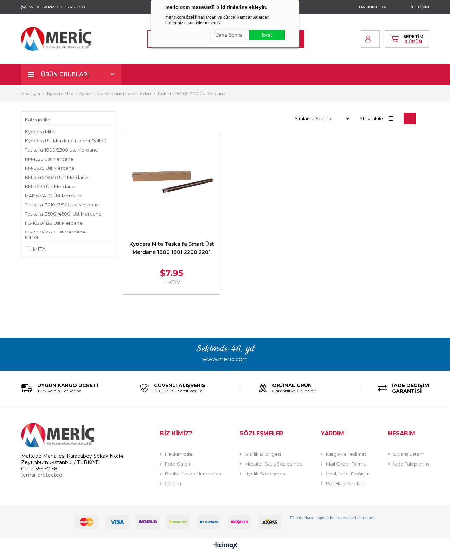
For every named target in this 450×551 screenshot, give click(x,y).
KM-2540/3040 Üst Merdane (56, 177)
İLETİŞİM (420, 6)
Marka (32, 237)
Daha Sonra (228, 35)
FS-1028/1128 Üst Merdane (54, 223)
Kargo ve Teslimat (346, 454)
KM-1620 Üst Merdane (49, 159)
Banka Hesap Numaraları (193, 473)
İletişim (173, 483)
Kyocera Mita (39, 131)
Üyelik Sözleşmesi (265, 473)
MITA (39, 249)
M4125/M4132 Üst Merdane (54, 195)
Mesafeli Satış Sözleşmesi (274, 464)
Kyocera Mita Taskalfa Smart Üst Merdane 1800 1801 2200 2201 (171, 248)
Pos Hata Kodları (345, 483)
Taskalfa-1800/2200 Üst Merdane (61, 150)
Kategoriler (38, 119)
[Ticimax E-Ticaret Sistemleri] (225, 546)
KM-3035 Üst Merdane (50, 186)
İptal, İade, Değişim (348, 473)
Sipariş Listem (408, 454)
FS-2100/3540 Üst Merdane (55, 232)
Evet (267, 35)
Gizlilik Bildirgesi (263, 454)
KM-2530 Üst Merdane (50, 168)
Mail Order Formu (346, 464)
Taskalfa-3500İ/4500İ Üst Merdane (63, 214)
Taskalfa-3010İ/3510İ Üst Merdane (62, 204)
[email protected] (42, 475)
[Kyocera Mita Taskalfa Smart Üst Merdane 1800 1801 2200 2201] (171, 182)
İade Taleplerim (411, 464)
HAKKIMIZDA (372, 6)
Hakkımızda (178, 454)
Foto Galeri (177, 464)
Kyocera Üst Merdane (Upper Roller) (66, 140)
